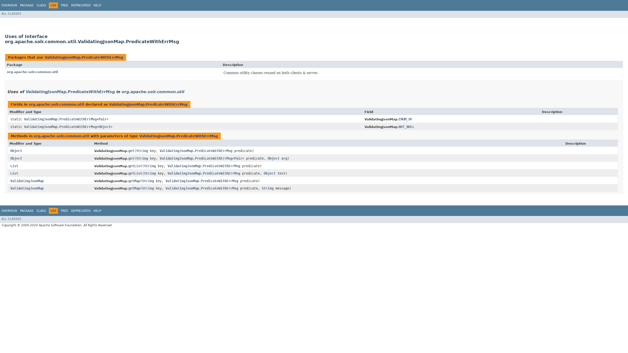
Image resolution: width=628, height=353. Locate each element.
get (131, 151)
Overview (9, 5)
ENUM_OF (405, 119)
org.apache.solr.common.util (32, 72)
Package (27, 5)
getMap (134, 181)
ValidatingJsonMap (27, 181)
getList (135, 166)
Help (97, 5)
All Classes (11, 13)
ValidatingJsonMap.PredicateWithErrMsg (84, 57)
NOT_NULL (406, 127)
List (14, 166)
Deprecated (81, 5)
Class (41, 5)
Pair (102, 119)
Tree (64, 5)
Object (104, 127)
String (142, 151)
